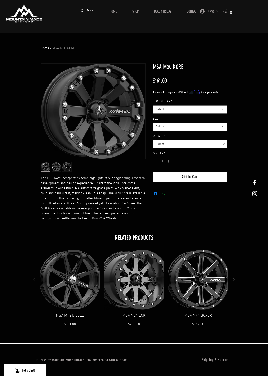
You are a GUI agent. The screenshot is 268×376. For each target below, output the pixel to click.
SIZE (156, 119)
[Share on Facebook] (155, 193)
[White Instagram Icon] (254, 193)
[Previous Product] (33, 279)
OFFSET (159, 136)
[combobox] (190, 109)
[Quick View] (70, 280)
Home (45, 48)
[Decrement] (156, 161)
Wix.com (122, 360)
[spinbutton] (162, 161)
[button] (229, 11)
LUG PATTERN (162, 101)
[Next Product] (234, 279)
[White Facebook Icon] (254, 182)
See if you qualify (209, 92)
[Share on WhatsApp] (163, 193)
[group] (134, 288)
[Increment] (168, 161)
